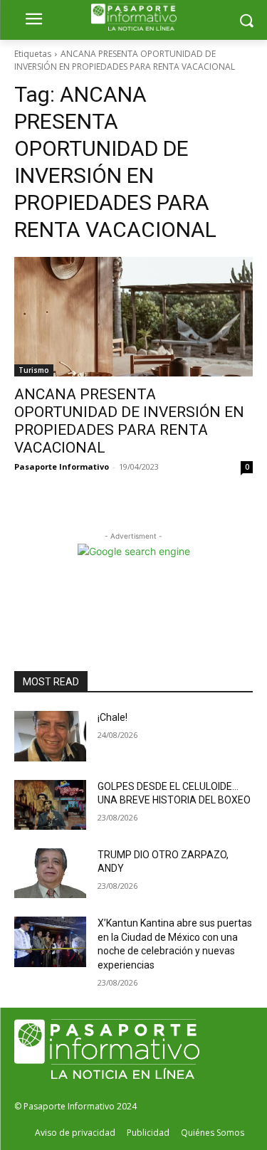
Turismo (34, 370)
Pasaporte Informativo (61, 466)
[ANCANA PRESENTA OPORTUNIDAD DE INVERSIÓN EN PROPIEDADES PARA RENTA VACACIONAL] (133, 316)
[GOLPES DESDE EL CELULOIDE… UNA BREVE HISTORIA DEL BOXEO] (50, 805)
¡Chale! (112, 717)
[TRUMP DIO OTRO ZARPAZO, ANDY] (50, 873)
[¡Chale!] (50, 736)
